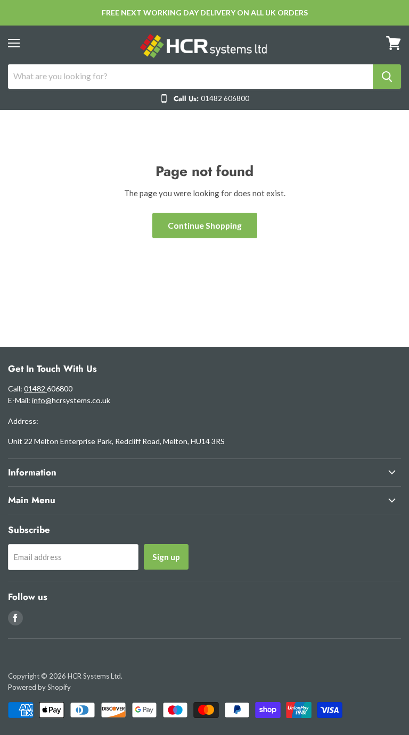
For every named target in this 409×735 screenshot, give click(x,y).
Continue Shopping (205, 225)
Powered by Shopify (39, 687)
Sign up (166, 557)
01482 (35, 388)
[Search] (387, 76)
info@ (42, 400)
